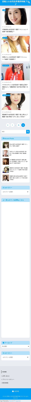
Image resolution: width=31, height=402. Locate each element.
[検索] (28, 131)
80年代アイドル (6, 95)
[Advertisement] (15, 270)
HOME (16, 391)
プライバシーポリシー (8, 379)
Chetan (10, 401)
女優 (4, 10)
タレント (5, 37)
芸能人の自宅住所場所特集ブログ (15, 2)
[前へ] (8, 125)
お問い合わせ (5, 376)
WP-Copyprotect (17, 401)
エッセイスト (5, 65)
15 (18, 125)
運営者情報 (5, 383)
